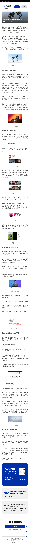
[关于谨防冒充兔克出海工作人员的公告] (26, 521)
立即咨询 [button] (15, 526)
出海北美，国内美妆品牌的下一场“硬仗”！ (17, 505)
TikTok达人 (14, 203)
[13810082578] (26, 526)
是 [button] (17, 6)
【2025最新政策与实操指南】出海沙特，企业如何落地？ (18, 492)
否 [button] (24, 6)
